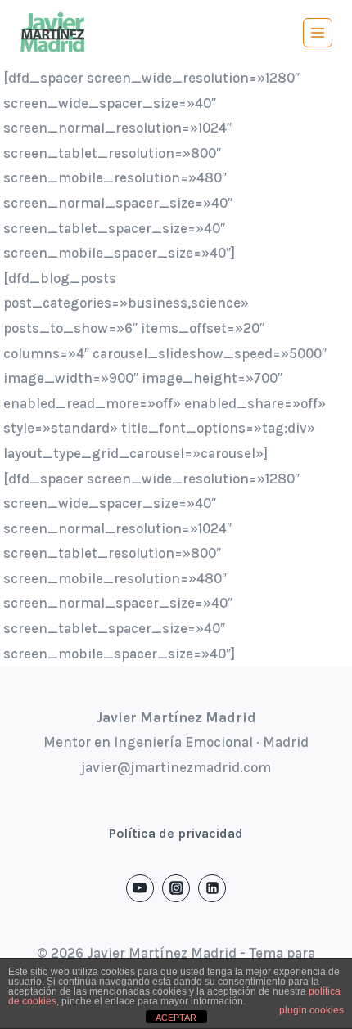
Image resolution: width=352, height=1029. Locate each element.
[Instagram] (176, 888)
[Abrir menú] (317, 32)
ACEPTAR (176, 1017)
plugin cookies (311, 1010)
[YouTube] (140, 888)
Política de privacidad (176, 833)
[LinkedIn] (212, 888)
